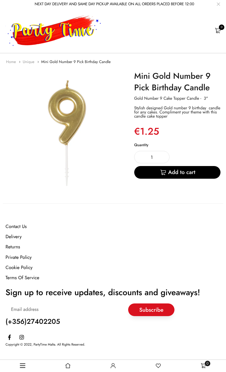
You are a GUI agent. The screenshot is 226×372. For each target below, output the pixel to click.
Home (11, 62)
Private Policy (19, 257)
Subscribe (151, 310)
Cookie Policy (19, 267)
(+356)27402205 (33, 322)
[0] (217, 30)
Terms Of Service (22, 278)
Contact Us (16, 226)
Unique (29, 62)
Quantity (141, 145)
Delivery (13, 236)
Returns (13, 247)
